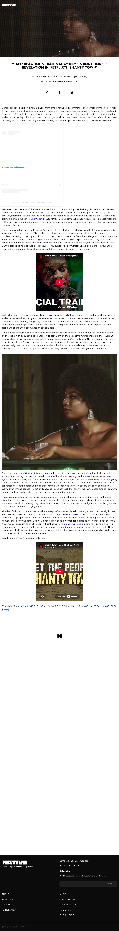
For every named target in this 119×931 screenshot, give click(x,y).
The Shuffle (67, 915)
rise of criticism (14, 511)
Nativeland (9, 910)
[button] (59, 51)
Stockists (8, 904)
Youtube (78, 865)
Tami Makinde (58, 81)
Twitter (69, 865)
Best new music (69, 904)
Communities (67, 899)
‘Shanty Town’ (38, 219)
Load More (59, 846)
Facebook (61, 865)
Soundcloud (74, 865)
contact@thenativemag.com (74, 861)
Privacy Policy (6, 928)
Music (63, 894)
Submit (109, 884)
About (6, 894)
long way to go (73, 524)
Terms (16, 928)
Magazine (7, 899)
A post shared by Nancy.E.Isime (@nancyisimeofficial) (31, 202)
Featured (65, 910)
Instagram (65, 865)
